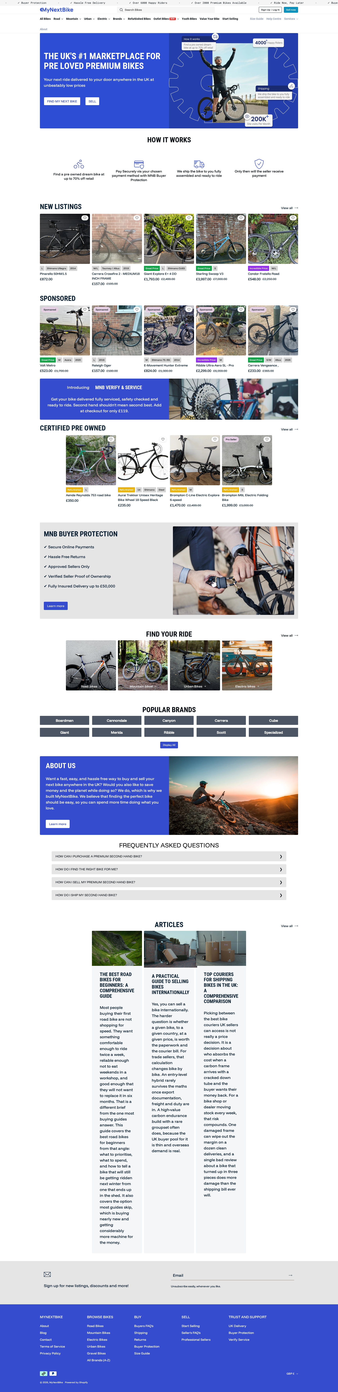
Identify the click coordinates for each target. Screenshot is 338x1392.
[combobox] (166, 10)
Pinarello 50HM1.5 (53, 274)
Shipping (140, 1333)
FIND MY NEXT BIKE (62, 101)
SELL (92, 101)
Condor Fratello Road (263, 274)
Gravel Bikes (96, 1353)
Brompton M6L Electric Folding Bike (245, 497)
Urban (88, 18)
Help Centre (273, 18)
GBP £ (290, 1373)
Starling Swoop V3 (209, 274)
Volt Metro (47, 365)
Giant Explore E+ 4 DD (160, 274)
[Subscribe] (290, 1275)
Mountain (72, 18)
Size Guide (256, 18)
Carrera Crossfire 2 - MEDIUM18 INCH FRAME (116, 276)
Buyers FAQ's (143, 1326)
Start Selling (230, 18)
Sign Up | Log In (270, 9)
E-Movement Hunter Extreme (166, 365)
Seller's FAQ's (191, 1333)
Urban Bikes (96, 1346)
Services (290, 18)
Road (57, 18)
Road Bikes (95, 1326)
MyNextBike (56, 1382)
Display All (169, 744)
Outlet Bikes (164, 18)
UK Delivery (237, 1326)
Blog (43, 1333)
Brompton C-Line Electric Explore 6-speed (194, 497)
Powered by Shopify (76, 1382)
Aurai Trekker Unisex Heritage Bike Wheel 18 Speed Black (140, 497)
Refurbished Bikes (139, 18)
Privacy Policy (50, 1353)
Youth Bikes (189, 18)
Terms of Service (52, 1346)
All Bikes (45, 18)
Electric (103, 18)
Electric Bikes (97, 1339)
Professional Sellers (196, 1339)
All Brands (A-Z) (98, 1360)
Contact (46, 1339)
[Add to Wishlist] (84, 217)
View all (287, 208)
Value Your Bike (209, 18)
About (43, 29)
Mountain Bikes (98, 1333)
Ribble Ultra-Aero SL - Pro (215, 365)
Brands (117, 18)
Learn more (55, 606)
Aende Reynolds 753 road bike (88, 495)
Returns (140, 1339)
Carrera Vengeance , (263, 365)
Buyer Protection (146, 1346)
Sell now (291, 9)
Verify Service (239, 1339)
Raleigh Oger (101, 365)
